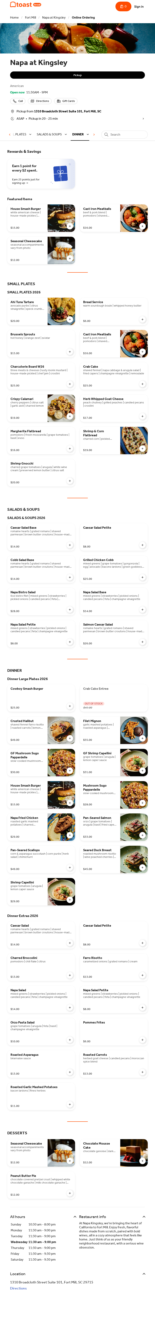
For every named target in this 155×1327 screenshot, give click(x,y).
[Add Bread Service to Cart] (142, 319)
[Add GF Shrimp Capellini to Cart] (142, 770)
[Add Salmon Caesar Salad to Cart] (142, 642)
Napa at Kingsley (54, 17)
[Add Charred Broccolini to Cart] (70, 975)
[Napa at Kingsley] (25, 4)
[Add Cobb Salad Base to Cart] (70, 577)
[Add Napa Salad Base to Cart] (142, 609)
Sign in (139, 6)
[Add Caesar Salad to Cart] (70, 943)
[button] (19, 134)
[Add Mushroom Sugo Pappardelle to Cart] (142, 803)
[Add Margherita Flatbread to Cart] (70, 448)
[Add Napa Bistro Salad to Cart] (70, 609)
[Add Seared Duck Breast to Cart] (142, 867)
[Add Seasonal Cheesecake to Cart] (70, 258)
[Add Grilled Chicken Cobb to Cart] (142, 577)
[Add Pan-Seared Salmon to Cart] (142, 835)
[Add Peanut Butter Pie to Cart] (70, 1193)
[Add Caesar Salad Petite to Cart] (142, 545)
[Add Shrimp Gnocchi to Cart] (70, 481)
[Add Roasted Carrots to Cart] (142, 1072)
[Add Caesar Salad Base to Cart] (70, 545)
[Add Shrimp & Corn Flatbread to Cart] (142, 448)
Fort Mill (30, 17)
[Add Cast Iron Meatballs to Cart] (142, 226)
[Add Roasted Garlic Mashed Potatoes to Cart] (70, 1104)
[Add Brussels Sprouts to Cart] (70, 351)
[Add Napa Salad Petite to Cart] (70, 642)
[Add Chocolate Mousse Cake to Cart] (142, 1161)
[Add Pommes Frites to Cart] (142, 1040)
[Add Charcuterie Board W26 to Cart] (70, 384)
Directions (18, 1288)
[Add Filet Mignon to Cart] (142, 738)
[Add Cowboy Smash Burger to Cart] (70, 706)
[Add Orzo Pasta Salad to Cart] (70, 1040)
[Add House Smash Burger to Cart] (70, 226)
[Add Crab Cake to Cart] (142, 384)
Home (14, 17)
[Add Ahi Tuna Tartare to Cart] (70, 319)
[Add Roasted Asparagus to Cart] (70, 1072)
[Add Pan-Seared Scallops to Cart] (70, 867)
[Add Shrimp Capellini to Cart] (70, 900)
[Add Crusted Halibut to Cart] (70, 738)
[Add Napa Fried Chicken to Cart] (70, 835)
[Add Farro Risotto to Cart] (142, 975)
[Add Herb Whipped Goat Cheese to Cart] (142, 416)
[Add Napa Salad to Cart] (70, 1007)
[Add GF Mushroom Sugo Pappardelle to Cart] (70, 770)
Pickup (77, 75)
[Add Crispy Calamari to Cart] (70, 416)
